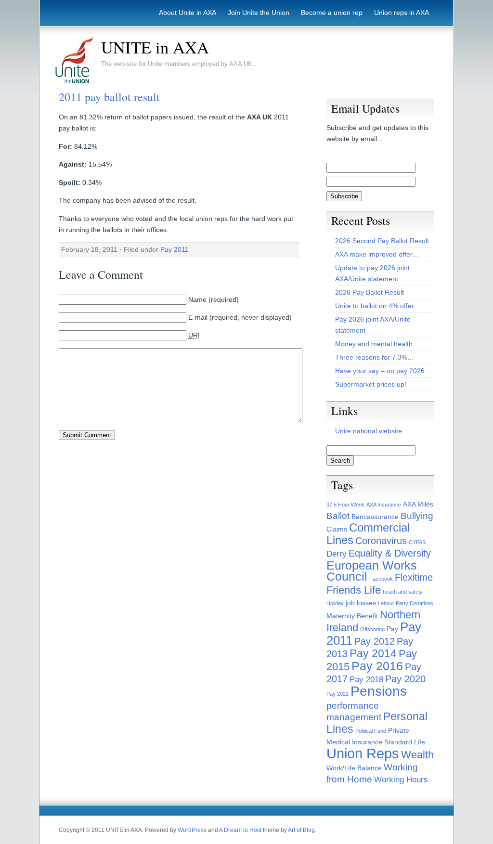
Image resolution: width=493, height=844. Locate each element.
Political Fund (370, 731)
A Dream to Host (240, 830)
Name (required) (213, 299)
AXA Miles (418, 504)
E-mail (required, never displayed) (240, 317)
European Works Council (371, 571)
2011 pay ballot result (109, 96)
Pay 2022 (337, 694)
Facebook (381, 579)
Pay (392, 629)
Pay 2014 (373, 653)
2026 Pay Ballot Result (369, 292)
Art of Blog (301, 830)
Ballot (338, 516)
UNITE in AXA (155, 47)
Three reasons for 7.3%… (374, 357)
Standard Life (404, 742)
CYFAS (417, 542)
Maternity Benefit (352, 616)
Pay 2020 (405, 679)
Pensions (378, 691)
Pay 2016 (377, 666)
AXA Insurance (383, 504)
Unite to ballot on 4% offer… (378, 306)
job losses (361, 603)
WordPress (192, 830)
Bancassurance (375, 516)
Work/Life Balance (354, 768)
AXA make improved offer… (377, 254)
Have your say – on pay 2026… (383, 371)
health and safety (403, 592)
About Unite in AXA (187, 12)
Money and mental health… (377, 344)
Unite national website (368, 431)
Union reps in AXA (401, 12)
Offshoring (372, 629)
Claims (336, 529)
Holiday (335, 603)
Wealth (417, 755)
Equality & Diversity (390, 553)
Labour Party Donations (405, 603)
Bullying (417, 516)
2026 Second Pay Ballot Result (382, 241)
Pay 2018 (366, 679)
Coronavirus (381, 540)
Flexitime (414, 577)
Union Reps (362, 753)
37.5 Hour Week (345, 504)
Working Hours (401, 779)
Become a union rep (332, 12)
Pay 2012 (374, 641)
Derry (336, 553)
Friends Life (353, 590)
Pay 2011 (174, 249)
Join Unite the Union (258, 12)
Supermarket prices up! (370, 384)
